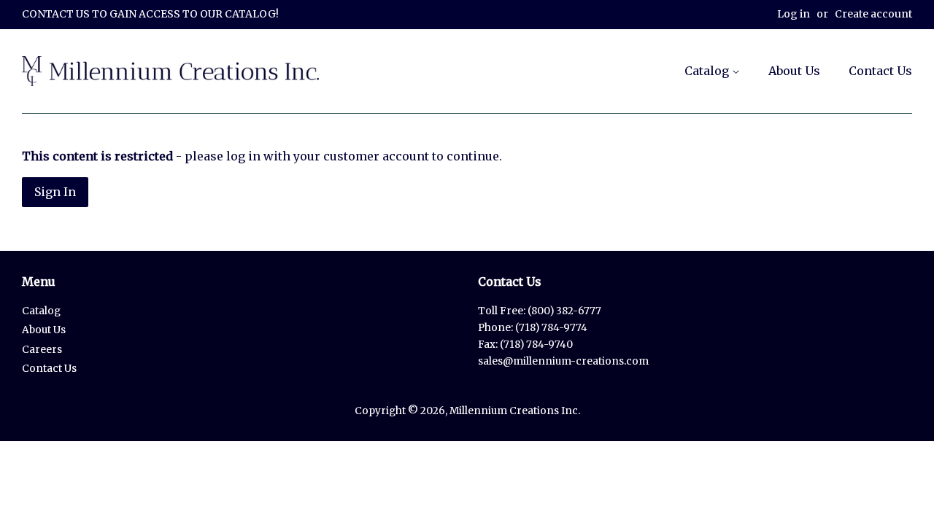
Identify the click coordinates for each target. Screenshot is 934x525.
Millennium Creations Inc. (514, 411)
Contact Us (880, 70)
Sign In (55, 191)
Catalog (708, 70)
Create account (873, 13)
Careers (42, 349)
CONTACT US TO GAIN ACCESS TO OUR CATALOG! (150, 13)
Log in (793, 13)
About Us (794, 70)
